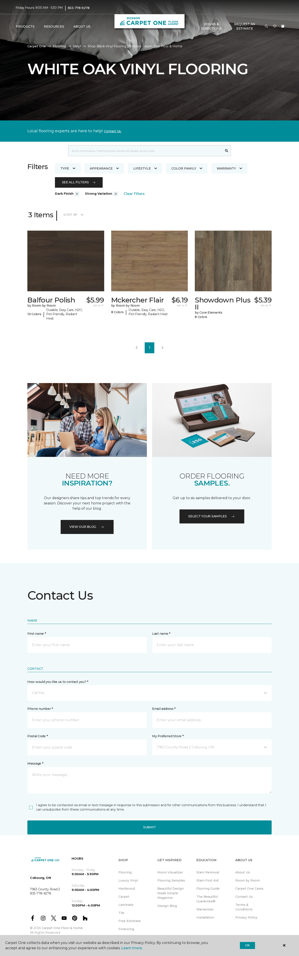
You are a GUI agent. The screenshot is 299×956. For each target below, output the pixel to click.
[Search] (226, 150)
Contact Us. (112, 131)
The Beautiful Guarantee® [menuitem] (207, 899)
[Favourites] (275, 26)
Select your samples (207, 516)
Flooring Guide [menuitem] (208, 889)
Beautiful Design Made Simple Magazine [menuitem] (170, 893)
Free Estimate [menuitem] (129, 921)
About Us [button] (81, 26)
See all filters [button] (75, 182)
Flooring (59, 46)
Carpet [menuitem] (123, 897)
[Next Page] (162, 347)
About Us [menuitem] (242, 872)
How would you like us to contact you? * (57, 681)
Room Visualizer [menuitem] (170, 872)
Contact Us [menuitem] (244, 897)
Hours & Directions (211, 26)
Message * (35, 763)
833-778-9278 (79, 8)
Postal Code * (37, 736)
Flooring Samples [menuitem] (171, 880)
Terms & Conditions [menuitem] (244, 907)
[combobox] (145, 150)
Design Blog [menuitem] (167, 906)
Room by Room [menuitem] (247, 880)
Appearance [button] (101, 168)
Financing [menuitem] (126, 929)
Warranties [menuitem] (205, 909)
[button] (266, 26)
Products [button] (25, 26)
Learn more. (131, 948)
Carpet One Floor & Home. (62, 928)
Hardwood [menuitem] (126, 889)
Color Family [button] (183, 168)
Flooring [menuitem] (125, 872)
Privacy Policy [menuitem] (246, 917)
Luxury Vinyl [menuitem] (128, 880)
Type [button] (64, 168)
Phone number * (40, 708)
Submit (149, 827)
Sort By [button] (70, 215)
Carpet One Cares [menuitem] (249, 889)
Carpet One (36, 46)
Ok (247, 945)
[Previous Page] (136, 347)
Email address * (164, 708)
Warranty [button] (226, 168)
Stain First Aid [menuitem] (207, 880)
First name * (36, 633)
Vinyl (77, 46)
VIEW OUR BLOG (82, 527)
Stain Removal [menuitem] (207, 872)
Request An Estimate (244, 26)
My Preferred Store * (167, 736)
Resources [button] (54, 26)
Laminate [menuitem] (125, 905)
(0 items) (282, 26)
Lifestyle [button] (142, 168)
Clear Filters (134, 194)
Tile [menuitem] (121, 913)
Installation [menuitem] (205, 917)
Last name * (161, 633)
